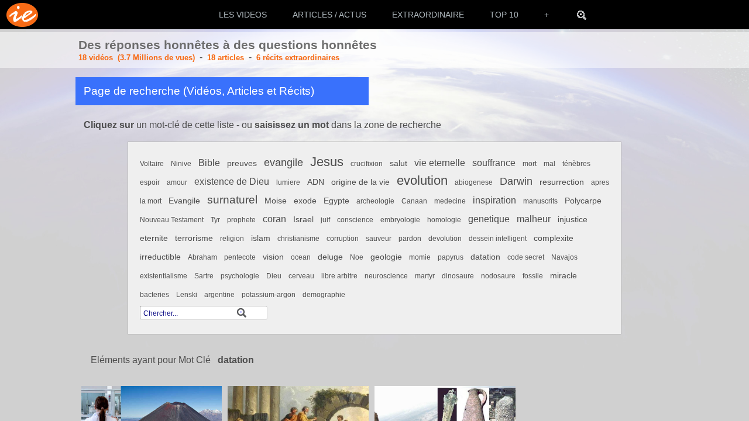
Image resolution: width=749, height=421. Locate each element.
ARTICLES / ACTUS (329, 14)
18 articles (225, 57)
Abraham (202, 257)
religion (232, 238)
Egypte (336, 200)
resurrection (562, 182)
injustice (572, 219)
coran (274, 219)
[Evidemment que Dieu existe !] (19, 14)
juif (325, 220)
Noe (356, 257)
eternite (154, 238)
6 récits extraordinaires (297, 57)
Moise (275, 200)
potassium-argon (269, 295)
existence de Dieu (231, 182)
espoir (150, 182)
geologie (386, 257)
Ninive (181, 164)
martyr (425, 276)
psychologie (240, 276)
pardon (409, 238)
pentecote (240, 257)
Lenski (186, 295)
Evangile (184, 200)
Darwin (516, 181)
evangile (283, 162)
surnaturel (232, 200)
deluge (330, 257)
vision (273, 257)
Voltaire (152, 164)
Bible (209, 163)
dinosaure (458, 276)
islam (260, 238)
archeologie (375, 201)
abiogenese (474, 182)
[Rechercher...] (581, 14)
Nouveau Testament (172, 220)
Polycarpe (583, 200)
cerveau (301, 276)
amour (177, 182)
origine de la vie (360, 182)
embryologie (400, 220)
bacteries (154, 295)
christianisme (298, 238)
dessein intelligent (498, 238)
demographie (324, 295)
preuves (242, 163)
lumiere (288, 182)
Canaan (414, 201)
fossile (533, 276)
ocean (301, 257)
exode (305, 200)
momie (420, 257)
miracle (563, 275)
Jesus (326, 161)
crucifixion (367, 164)
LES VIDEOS (243, 14)
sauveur (378, 238)
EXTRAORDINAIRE (428, 14)
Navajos (564, 257)
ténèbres (576, 164)
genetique (489, 219)
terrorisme (194, 238)
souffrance (494, 163)
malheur (534, 219)
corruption (343, 238)
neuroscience (386, 276)
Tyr (215, 220)
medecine (450, 201)
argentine (219, 295)
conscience (355, 220)
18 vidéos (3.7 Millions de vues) (136, 57)
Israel (303, 219)
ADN (315, 182)
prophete (241, 220)
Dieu (273, 276)
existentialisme (163, 276)
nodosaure (498, 276)
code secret (525, 257)
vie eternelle (439, 163)
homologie (444, 220)
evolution (422, 180)
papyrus (450, 257)
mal (549, 164)
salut (398, 163)
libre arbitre (339, 276)
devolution (445, 238)
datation (485, 257)
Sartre (204, 276)
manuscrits (540, 201)
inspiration (494, 200)
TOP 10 (504, 14)
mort (530, 164)
